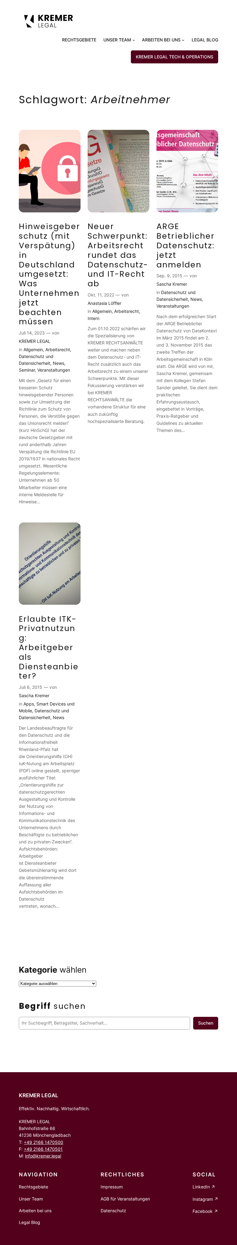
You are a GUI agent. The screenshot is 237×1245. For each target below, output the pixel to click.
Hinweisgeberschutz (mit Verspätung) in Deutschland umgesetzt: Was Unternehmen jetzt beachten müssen (49, 274)
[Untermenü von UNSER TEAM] (133, 40)
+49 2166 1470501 (43, 1149)
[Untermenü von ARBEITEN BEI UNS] (183, 40)
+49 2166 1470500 (43, 1142)
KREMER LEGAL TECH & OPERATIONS (174, 56)
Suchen (205, 1022)
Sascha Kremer (171, 284)
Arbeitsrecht (57, 349)
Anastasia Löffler (104, 303)
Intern (93, 318)
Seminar (27, 370)
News (58, 363)
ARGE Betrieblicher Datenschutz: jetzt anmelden (185, 245)
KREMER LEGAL (34, 341)
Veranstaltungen (53, 370)
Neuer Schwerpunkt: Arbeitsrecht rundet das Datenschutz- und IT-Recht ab (118, 255)
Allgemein (33, 349)
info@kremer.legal (43, 1155)
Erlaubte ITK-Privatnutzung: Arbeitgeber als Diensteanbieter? (49, 647)
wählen (52, 969)
